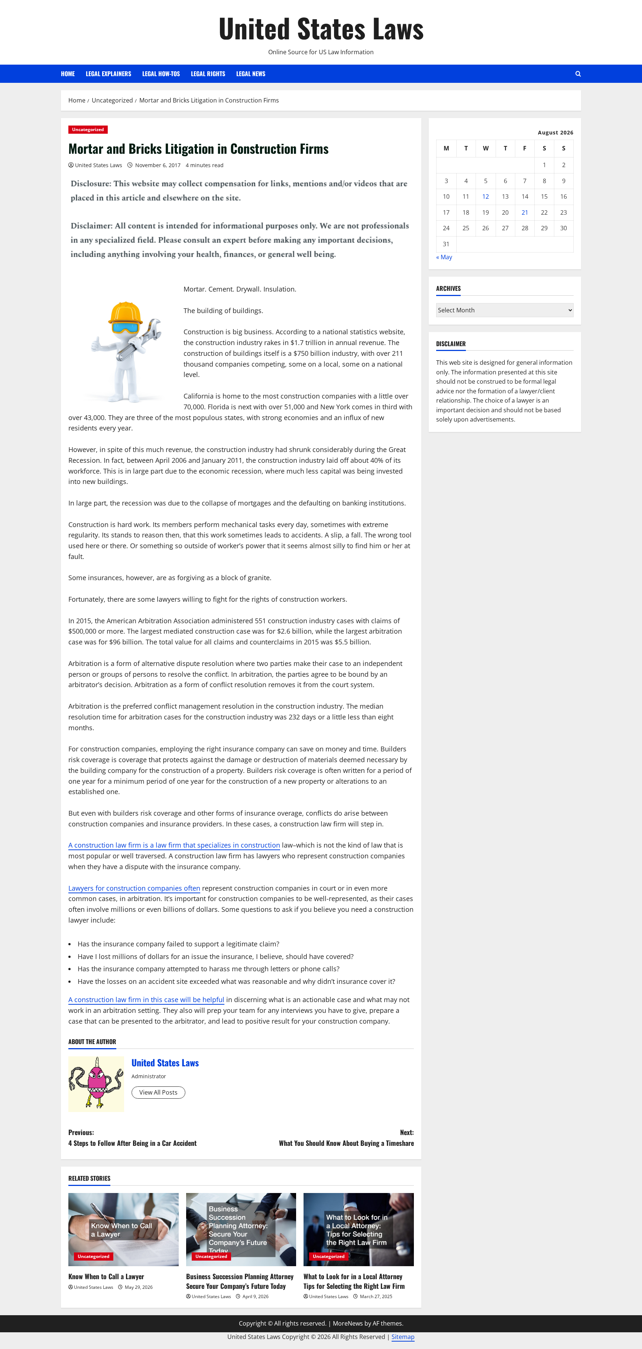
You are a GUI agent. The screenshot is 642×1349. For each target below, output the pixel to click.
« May (444, 257)
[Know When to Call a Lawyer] (123, 1230)
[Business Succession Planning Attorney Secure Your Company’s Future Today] (241, 1230)
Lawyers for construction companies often (134, 888)
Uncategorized (88, 129)
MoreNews (348, 1323)
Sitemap (403, 1337)
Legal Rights (208, 73)
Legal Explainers (108, 73)
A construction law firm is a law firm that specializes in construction (174, 845)
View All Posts (158, 1092)
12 (485, 196)
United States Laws (321, 27)
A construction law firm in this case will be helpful (146, 999)
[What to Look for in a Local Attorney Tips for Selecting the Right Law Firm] (359, 1230)
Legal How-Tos (161, 73)
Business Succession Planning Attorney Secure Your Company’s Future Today (240, 1280)
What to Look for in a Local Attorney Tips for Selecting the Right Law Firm (354, 1280)
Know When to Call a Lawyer (106, 1276)
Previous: (132, 1137)
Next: (346, 1137)
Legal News (250, 73)
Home (68, 73)
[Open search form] (578, 73)
